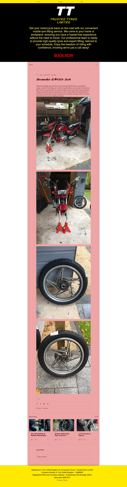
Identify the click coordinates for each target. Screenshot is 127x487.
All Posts (31, 64)
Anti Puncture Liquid (84, 434)
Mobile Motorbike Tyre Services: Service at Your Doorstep (62, 434)
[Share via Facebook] (37, 403)
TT (64, 11)
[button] (96, 64)
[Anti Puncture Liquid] (87, 425)
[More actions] (90, 75)
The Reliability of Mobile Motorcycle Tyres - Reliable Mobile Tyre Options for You (39, 434)
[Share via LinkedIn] (44, 403)
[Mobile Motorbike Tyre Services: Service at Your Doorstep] (63, 425)
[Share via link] (48, 403)
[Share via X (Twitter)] (40, 403)
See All (96, 416)
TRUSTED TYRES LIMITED (63, 21)
